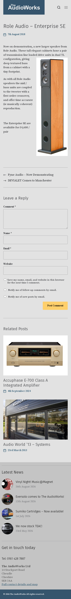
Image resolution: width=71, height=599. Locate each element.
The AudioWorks (18, 594)
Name (7, 233)
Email (7, 248)
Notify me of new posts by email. (26, 296)
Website (8, 264)
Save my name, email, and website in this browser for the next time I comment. (35, 281)
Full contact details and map (20, 584)
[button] (58, 7)
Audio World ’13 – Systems (26, 444)
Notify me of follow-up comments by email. (32, 290)
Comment (9, 207)
